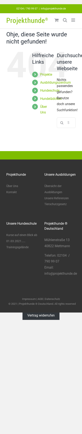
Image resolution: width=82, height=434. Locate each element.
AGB (40, 299)
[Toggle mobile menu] (73, 20)
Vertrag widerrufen (41, 315)
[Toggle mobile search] (65, 20)
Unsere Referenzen (56, 198)
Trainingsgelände (17, 247)
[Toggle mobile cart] (56, 20)
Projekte (46, 75)
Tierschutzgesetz (55, 204)
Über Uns (12, 186)
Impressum (29, 299)
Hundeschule (50, 90)
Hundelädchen (51, 99)
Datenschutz (52, 299)
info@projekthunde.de (53, 8)
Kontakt (11, 192)
